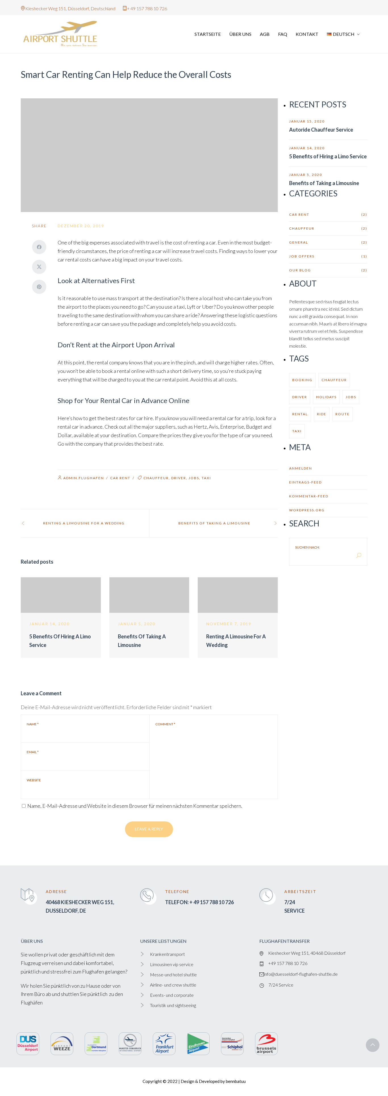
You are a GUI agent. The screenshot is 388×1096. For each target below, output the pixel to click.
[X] (39, 267)
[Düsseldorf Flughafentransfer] (63, 34)
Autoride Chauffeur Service (321, 129)
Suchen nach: (307, 547)
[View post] (61, 595)
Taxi (206, 478)
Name (33, 724)
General (328, 242)
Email (33, 752)
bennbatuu (236, 1081)
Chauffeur (156, 478)
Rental (300, 414)
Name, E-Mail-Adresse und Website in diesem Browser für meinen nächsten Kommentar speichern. (134, 806)
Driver (178, 478)
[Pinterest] (39, 287)
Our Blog (328, 270)
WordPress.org (307, 510)
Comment (165, 724)
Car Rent (120, 478)
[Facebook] (39, 247)
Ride (321, 414)
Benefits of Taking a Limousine (324, 183)
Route (342, 414)
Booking (302, 380)
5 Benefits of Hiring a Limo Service (328, 156)
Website (34, 780)
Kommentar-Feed (308, 496)
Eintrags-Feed (305, 482)
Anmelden (300, 468)
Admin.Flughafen (83, 478)
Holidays (326, 397)
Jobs (194, 478)
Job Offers (328, 256)
